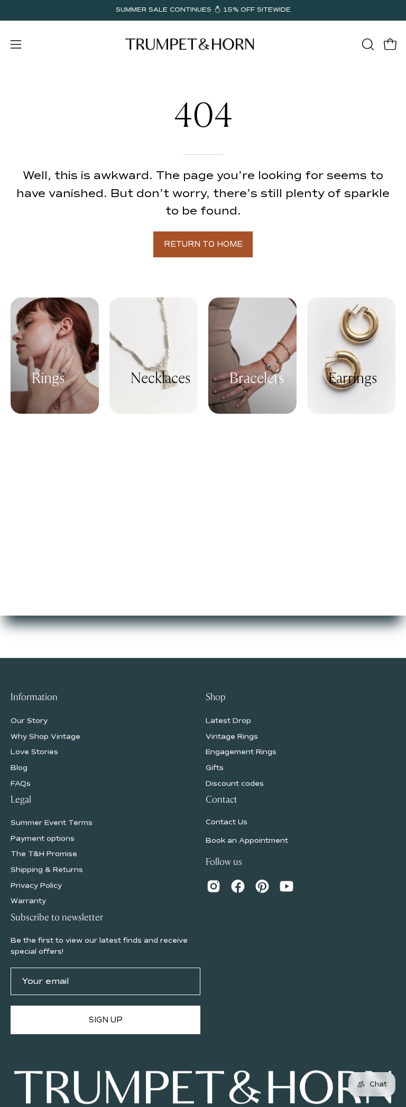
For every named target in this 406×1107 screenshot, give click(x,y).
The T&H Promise (44, 854)
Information (34, 697)
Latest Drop (228, 720)
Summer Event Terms (52, 822)
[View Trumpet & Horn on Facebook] (238, 887)
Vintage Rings (232, 735)
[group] (203, 10)
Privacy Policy (36, 885)
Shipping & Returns (47, 870)
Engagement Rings (241, 751)
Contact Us (226, 821)
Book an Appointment (247, 840)
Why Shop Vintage (45, 735)
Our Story (29, 720)
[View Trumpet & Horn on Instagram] (214, 887)
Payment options (43, 838)
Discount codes (235, 782)
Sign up (106, 1020)
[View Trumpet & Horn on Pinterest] (262, 887)
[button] (366, 44)
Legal (21, 800)
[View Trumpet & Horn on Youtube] (286, 887)
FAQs (21, 782)
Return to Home (203, 244)
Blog (19, 767)
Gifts (215, 767)
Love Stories (34, 751)
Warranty (28, 901)
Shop (216, 697)
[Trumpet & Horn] (191, 44)
